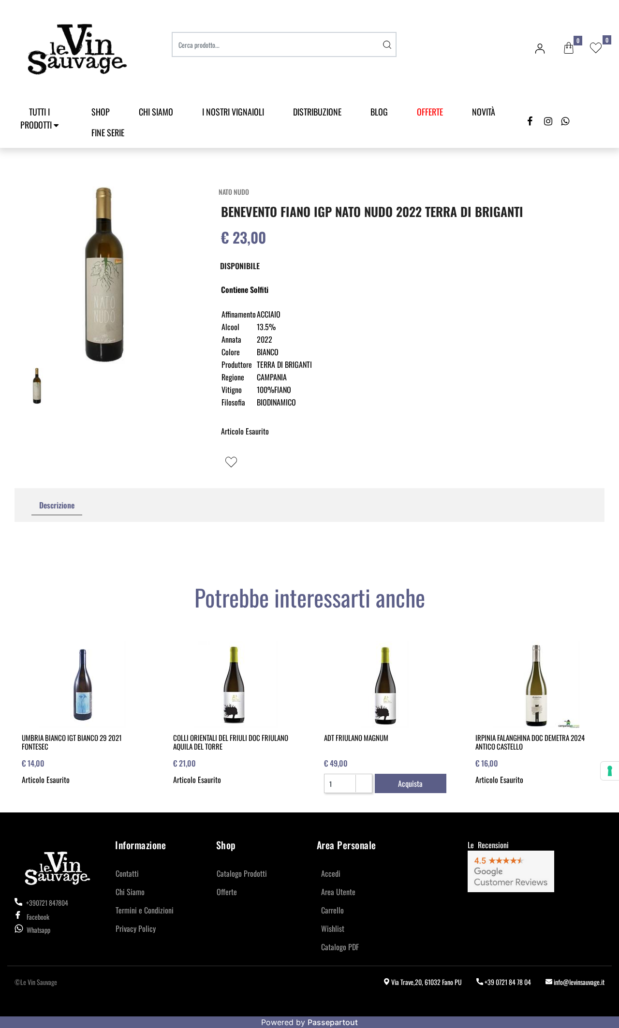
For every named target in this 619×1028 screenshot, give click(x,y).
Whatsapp (38, 930)
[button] (387, 44)
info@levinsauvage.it (578, 982)
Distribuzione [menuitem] (317, 111)
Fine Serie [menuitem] (107, 132)
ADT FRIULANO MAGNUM (356, 737)
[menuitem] (429, 111)
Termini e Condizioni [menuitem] (145, 910)
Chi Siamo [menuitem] (156, 111)
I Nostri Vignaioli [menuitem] (233, 111)
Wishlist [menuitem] (332, 928)
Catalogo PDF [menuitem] (340, 947)
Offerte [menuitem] (227, 892)
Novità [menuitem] (483, 111)
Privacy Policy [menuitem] (136, 928)
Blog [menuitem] (379, 111)
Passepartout (333, 1022)
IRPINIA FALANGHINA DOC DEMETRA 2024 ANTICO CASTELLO (530, 742)
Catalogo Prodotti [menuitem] (242, 873)
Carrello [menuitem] (332, 910)
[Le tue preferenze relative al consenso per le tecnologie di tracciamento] (610, 771)
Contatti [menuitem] (127, 873)
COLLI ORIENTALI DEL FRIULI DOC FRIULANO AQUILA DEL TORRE (230, 742)
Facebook (38, 917)
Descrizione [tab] (56, 505)
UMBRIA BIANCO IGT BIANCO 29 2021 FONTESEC (72, 742)
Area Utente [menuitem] (338, 892)
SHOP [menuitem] (100, 111)
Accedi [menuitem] (330, 873)
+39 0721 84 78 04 (507, 982)
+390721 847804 (46, 903)
